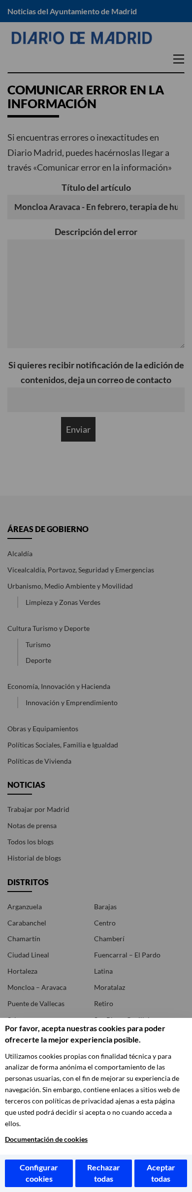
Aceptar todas (161, 1172)
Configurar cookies (39, 1172)
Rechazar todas (103, 1172)
